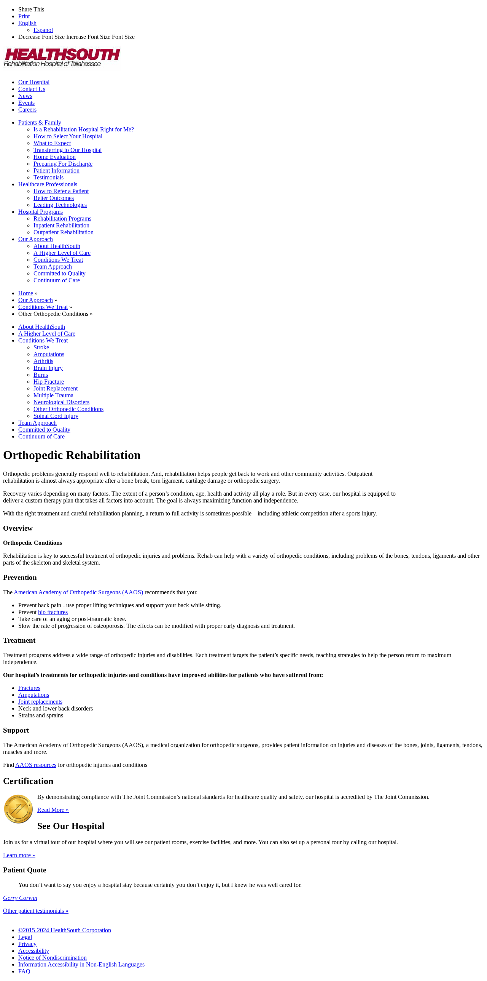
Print (24, 16)
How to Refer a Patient (61, 191)
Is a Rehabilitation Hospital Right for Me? (83, 129)
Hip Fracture (48, 381)
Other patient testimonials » (35, 910)
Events (26, 102)
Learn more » (19, 855)
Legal (25, 937)
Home (25, 293)
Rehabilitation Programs (62, 218)
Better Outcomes (53, 198)
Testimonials (48, 177)
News (25, 96)
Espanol (43, 30)
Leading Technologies (60, 205)
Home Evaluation (54, 157)
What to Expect (52, 143)
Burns (40, 374)
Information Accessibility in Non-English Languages (81, 964)
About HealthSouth (56, 246)
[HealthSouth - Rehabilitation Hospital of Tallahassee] (62, 69)
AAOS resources (35, 765)
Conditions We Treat (58, 259)
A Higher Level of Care (62, 253)
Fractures (29, 688)
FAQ (24, 971)
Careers (27, 109)
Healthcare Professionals (47, 184)
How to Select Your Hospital (67, 136)
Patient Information (56, 170)
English (27, 23)
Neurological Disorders (61, 402)
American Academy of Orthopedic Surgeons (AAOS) (78, 592)
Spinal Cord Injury (55, 416)
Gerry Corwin (20, 898)
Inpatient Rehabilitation (61, 225)
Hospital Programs (40, 211)
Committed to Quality (59, 273)
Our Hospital (33, 82)
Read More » (53, 810)
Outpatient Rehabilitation (63, 232)
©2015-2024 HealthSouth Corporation (64, 930)
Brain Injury (48, 368)
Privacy (27, 944)
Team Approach (52, 266)
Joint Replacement (55, 388)
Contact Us (31, 89)
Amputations (48, 354)
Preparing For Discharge (62, 163)
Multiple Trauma (53, 395)
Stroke (41, 347)
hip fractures (53, 612)
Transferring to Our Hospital (67, 150)
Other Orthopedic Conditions (68, 409)
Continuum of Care (56, 280)
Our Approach (35, 239)
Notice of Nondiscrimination (52, 957)
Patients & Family (39, 122)
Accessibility (33, 950)
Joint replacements (40, 701)
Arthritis (43, 361)
